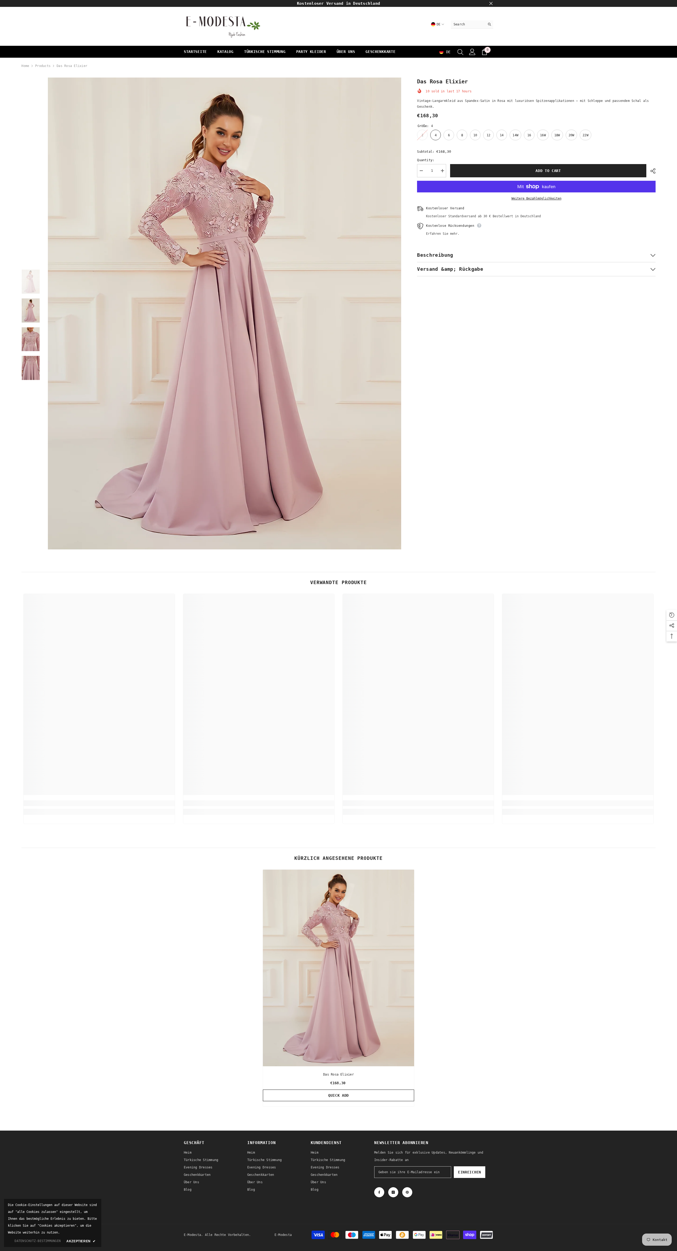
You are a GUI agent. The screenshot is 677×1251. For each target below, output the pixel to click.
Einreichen (469, 1172)
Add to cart (549, 171)
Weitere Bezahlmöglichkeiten (536, 198)
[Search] (472, 24)
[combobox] (468, 24)
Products (43, 66)
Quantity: (425, 160)
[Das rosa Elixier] (338, 968)
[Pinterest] (407, 1192)
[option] (224, 313)
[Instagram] (393, 1192)
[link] (99, 803)
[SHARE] (651, 171)
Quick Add (338, 1095)
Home (25, 66)
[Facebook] (379, 1192)
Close (491, 3)
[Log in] (472, 52)
